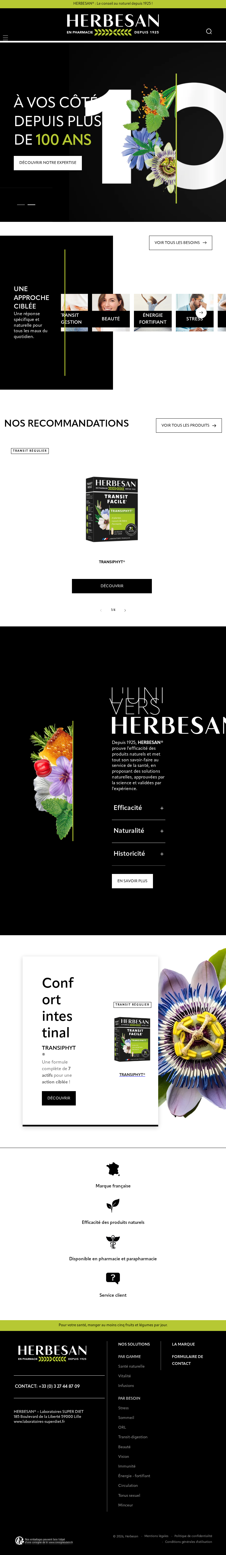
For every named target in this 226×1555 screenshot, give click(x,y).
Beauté (124, 1447)
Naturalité (139, 831)
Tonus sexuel (129, 1496)
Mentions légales (156, 1536)
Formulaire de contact (187, 1360)
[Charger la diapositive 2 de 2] (30, 205)
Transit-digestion (132, 1437)
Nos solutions (134, 1344)
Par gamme (129, 1357)
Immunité (127, 1466)
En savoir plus (132, 881)
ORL (122, 1427)
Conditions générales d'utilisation (188, 1542)
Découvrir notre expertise (47, 163)
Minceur (125, 1505)
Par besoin (129, 1398)
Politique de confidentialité (193, 1536)
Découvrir (68, 324)
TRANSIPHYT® (112, 562)
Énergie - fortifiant (134, 1476)
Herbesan (131, 1536)
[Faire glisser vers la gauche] (101, 610)
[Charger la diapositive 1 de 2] (21, 205)
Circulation (128, 1486)
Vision (123, 1457)
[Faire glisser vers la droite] (125, 610)
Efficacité (139, 808)
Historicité (139, 854)
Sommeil (126, 1418)
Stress (123, 1408)
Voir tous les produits (185, 425)
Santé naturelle (131, 1366)
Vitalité (124, 1376)
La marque (183, 1344)
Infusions (126, 1386)
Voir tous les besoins (177, 243)
